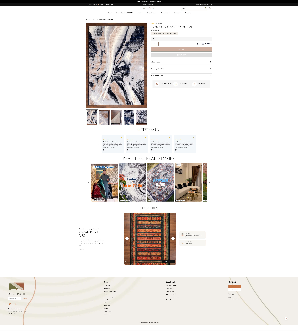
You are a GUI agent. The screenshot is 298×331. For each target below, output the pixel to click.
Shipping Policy (170, 291)
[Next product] (173, 238)
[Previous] (99, 144)
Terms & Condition (171, 294)
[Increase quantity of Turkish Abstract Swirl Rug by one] (157, 43)
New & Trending (151, 13)
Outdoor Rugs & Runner (110, 291)
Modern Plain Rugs (108, 297)
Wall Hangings (107, 302)
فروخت (94, 19)
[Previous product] (127, 238)
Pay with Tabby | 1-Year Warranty (204, 4)
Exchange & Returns (171, 285)
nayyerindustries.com (14, 311)
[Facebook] (15, 304)
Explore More (234, 286)
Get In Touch (235, 289)
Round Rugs (107, 300)
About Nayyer (170, 288)
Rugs (139, 13)
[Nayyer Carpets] (149, 8)
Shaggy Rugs (107, 288)
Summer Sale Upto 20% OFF (124, 13)
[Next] (199, 144)
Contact (187, 13)
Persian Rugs (107, 285)
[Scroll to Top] (295, 322)
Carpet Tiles (107, 314)
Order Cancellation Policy (172, 297)
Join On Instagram (91, 7)
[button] (210, 10)
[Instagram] (10, 304)
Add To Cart (167, 261)
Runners (176, 13)
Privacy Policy (169, 300)
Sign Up (25, 298)
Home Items (107, 305)
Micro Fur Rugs (107, 311)
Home (109, 13)
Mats (105, 294)
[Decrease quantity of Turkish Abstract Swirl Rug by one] (152, 43)
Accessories (164, 13)
